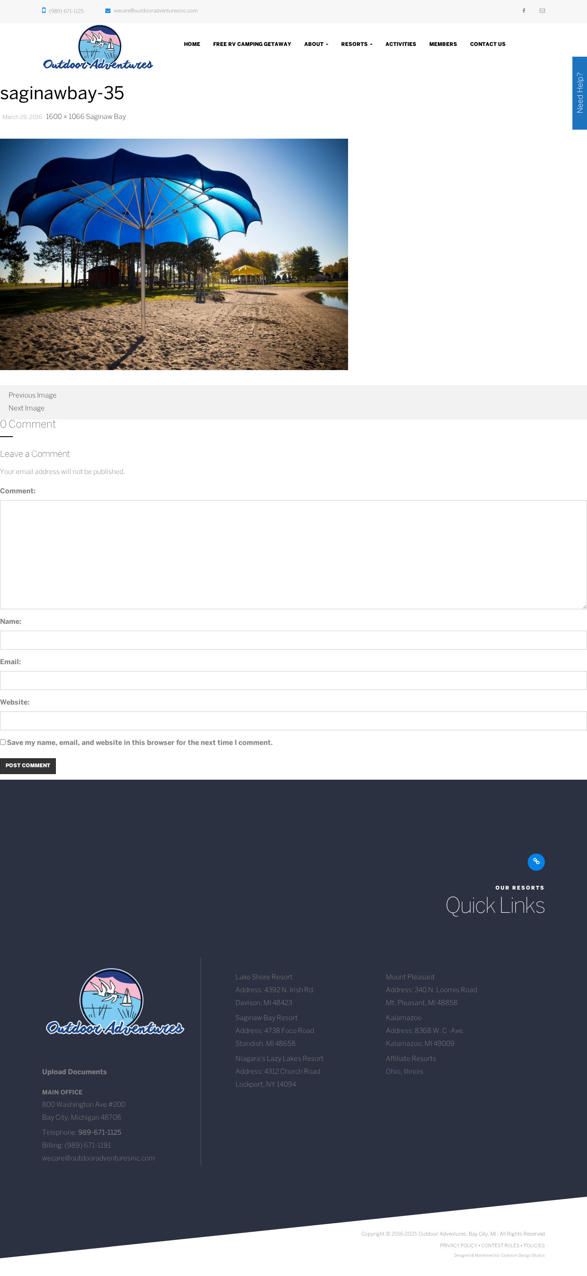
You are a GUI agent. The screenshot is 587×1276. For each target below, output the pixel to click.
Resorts (355, 44)
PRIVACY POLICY (458, 1246)
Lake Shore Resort (264, 977)
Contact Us (488, 44)
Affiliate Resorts (411, 1059)
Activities (400, 44)
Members (443, 44)
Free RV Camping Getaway (252, 44)
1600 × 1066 (65, 117)
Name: (10, 622)
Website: (15, 702)
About (314, 44)
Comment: (18, 491)
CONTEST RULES (500, 1246)
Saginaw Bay (106, 117)
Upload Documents (74, 1072)
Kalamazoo (404, 1018)
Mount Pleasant (410, 977)
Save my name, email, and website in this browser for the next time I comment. (140, 743)
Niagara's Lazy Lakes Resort (279, 1059)
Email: (10, 662)
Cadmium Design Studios (523, 1256)
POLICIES (534, 1246)
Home (192, 44)
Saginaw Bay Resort (266, 1018)
